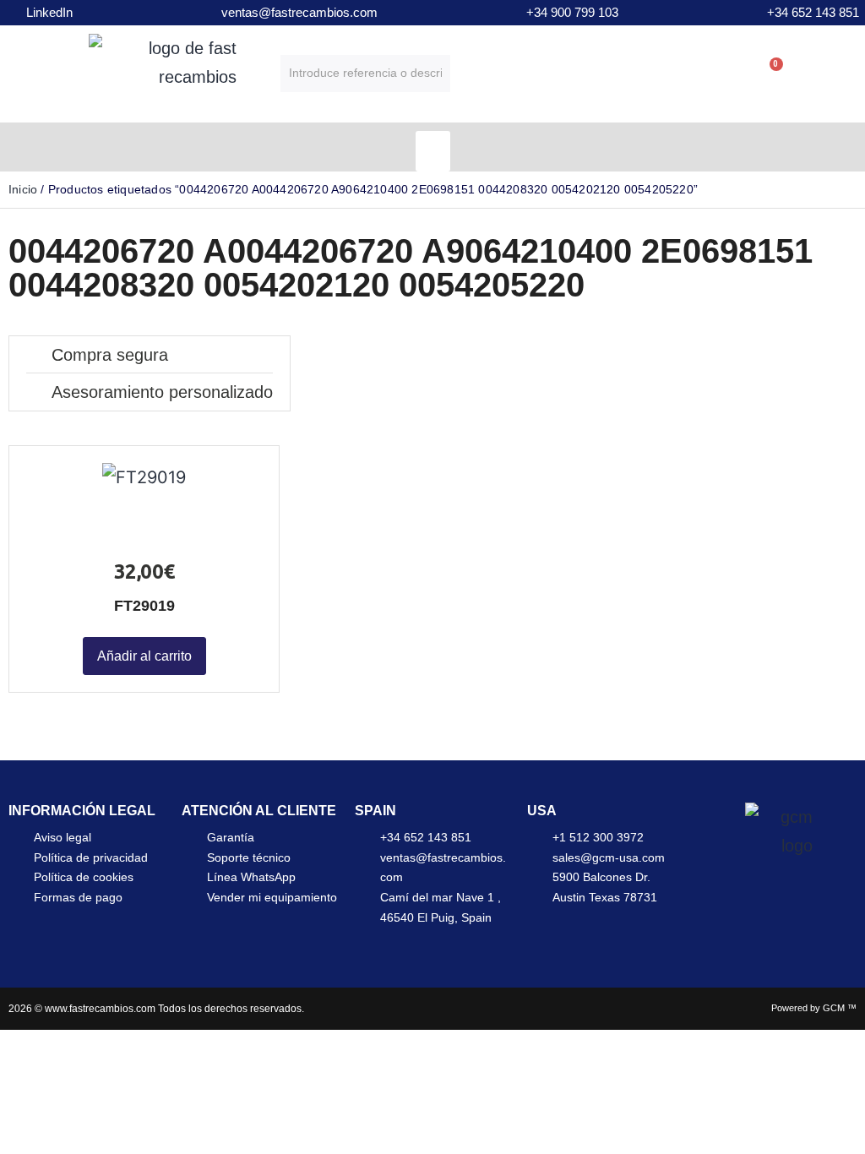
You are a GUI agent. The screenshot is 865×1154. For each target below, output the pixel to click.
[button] (433, 151)
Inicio (22, 189)
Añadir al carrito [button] (144, 656)
